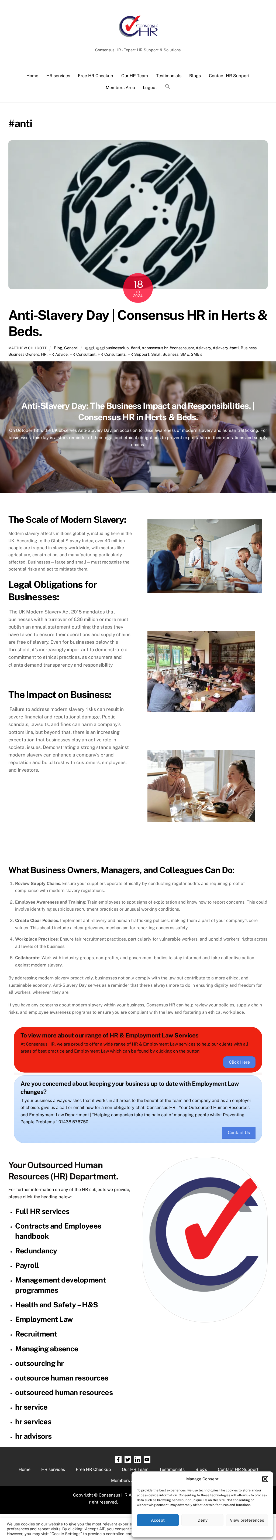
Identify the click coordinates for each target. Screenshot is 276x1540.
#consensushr (182, 347)
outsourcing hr (39, 1363)
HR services (58, 75)
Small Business (164, 354)
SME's (196, 354)
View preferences (247, 1520)
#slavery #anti (226, 347)
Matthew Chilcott (27, 348)
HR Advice (58, 354)
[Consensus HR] (138, 39)
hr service (31, 1407)
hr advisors (33, 1436)
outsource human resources (61, 1377)
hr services (33, 1421)
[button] (265, 1479)
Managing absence (46, 1348)
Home (32, 75)
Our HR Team (134, 75)
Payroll (27, 1265)
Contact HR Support (229, 75)
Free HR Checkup (95, 75)
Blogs (195, 75)
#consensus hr (155, 347)
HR (44, 354)
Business (249, 347)
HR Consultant (83, 354)
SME (184, 354)
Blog (58, 347)
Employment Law (44, 1319)
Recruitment (36, 1333)
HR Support (138, 354)
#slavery (203, 347)
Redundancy (36, 1250)
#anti (135, 347)
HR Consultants (112, 354)
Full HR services (42, 1211)
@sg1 (89, 347)
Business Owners (23, 354)
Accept (158, 1520)
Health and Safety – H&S (56, 1304)
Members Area (120, 87)
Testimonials (168, 75)
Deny (203, 1520)
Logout (150, 87)
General (71, 347)
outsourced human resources (64, 1392)
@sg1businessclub (112, 347)
